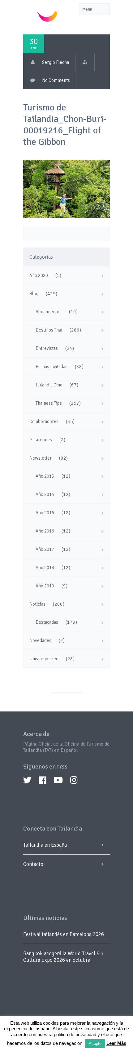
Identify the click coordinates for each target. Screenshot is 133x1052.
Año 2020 (38, 275)
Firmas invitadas (51, 366)
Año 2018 (45, 567)
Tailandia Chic (49, 385)
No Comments (56, 80)
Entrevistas (47, 348)
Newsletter (40, 458)
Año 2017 (45, 549)
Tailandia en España (45, 845)
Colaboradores (43, 421)
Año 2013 (45, 476)
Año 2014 (45, 494)
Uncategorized (43, 659)
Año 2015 (45, 512)
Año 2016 (45, 531)
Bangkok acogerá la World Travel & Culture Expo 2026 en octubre (61, 956)
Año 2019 (45, 586)
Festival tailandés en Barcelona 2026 (63, 934)
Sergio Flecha (55, 62)
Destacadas (47, 622)
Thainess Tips (49, 403)
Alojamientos (49, 311)
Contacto (33, 864)
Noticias (37, 604)
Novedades (40, 640)
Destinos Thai (49, 330)
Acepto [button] (95, 1043)
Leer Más (116, 1043)
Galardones (40, 440)
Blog (33, 293)
